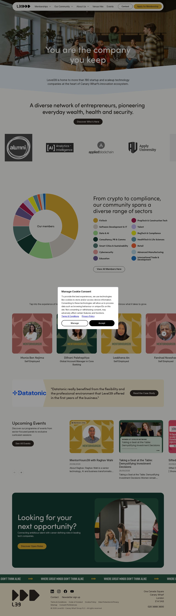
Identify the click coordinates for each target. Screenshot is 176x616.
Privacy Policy (88, 316)
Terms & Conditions (70, 316)
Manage (75, 323)
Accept (102, 323)
